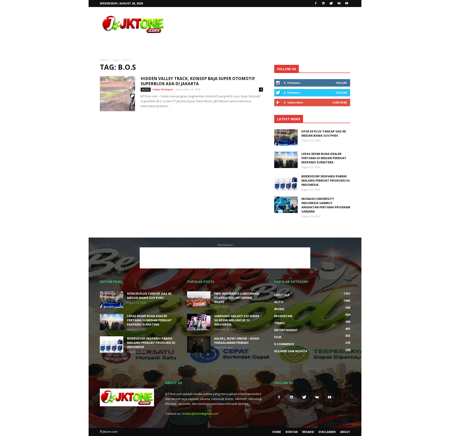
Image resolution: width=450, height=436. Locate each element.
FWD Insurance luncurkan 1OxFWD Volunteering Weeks (236, 297)
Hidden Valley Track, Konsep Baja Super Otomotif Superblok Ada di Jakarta (198, 81)
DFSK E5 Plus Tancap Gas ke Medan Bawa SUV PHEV (323, 133)
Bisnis (279, 309)
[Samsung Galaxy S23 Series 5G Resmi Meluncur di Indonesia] (198, 322)
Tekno (279, 323)
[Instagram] (323, 3)
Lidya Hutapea (163, 89)
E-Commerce (284, 344)
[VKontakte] (338, 3)
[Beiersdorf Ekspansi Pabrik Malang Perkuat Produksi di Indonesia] (286, 182)
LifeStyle (281, 295)
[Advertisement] (265, 24)
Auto (145, 89)
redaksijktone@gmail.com (200, 413)
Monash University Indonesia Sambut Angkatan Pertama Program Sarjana (325, 205)
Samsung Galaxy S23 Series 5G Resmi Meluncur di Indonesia (236, 320)
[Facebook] (315, 3)
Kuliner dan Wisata (290, 351)
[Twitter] (331, 3)
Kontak (291, 432)
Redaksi (308, 432)
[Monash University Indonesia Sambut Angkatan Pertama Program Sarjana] (286, 205)
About (345, 432)
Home (276, 432)
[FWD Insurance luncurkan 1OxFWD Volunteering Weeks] (198, 299)
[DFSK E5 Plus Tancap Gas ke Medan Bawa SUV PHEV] (286, 137)
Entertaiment (286, 330)
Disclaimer (327, 432)
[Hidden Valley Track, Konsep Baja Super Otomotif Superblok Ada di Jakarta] (117, 93)
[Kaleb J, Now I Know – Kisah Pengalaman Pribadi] (198, 344)
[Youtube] (346, 3)
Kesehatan (283, 316)
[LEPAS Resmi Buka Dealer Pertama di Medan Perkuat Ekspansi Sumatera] (286, 160)
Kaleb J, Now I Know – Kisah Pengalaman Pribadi (236, 340)
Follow (341, 82)
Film (277, 337)
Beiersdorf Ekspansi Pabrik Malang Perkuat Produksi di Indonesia (325, 180)
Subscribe (339, 102)
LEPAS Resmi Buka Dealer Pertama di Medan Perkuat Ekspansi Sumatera (323, 158)
